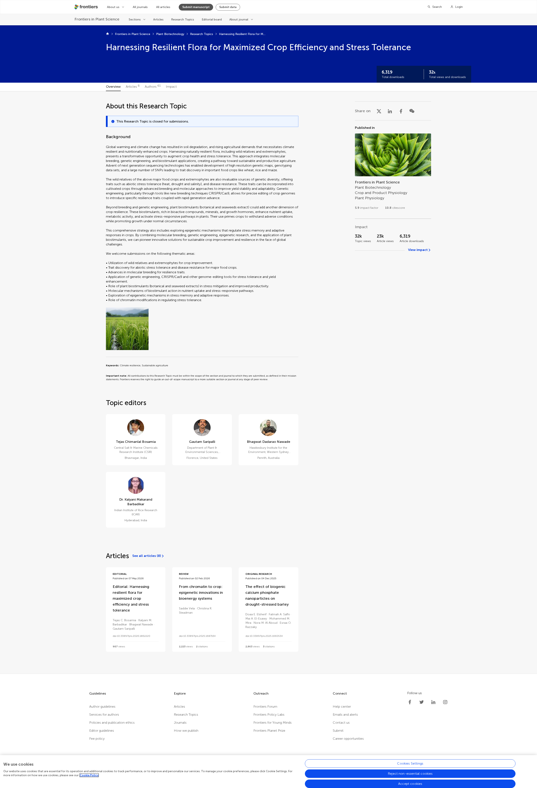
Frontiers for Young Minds (272, 723)
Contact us (341, 723)
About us (113, 7)
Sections (135, 19)
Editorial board (212, 19)
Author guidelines (102, 706)
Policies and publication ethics (112, 723)
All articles (163, 7)
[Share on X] (379, 111)
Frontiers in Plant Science (132, 34)
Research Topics (182, 19)
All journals (140, 7)
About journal (238, 19)
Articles (158, 19)
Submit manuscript (196, 7)
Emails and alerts (345, 715)
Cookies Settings (410, 763)
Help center (342, 706)
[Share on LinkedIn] (390, 111)
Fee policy (97, 739)
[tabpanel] (268, 382)
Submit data (228, 7)
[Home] (107, 34)
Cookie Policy (89, 775)
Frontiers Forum (265, 706)
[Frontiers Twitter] (421, 702)
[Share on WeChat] (412, 111)
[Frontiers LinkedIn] (433, 702)
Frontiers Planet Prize (269, 731)
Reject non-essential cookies (410, 774)
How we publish (186, 731)
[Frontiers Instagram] (445, 702)
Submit (338, 731)
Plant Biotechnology (170, 34)
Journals (180, 723)
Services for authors (104, 715)
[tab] (113, 87)
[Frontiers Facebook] (409, 702)
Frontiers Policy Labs (268, 715)
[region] (268, 771)
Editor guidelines (101, 731)
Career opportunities (348, 739)
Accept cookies (410, 784)
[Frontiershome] (86, 6)
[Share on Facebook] (401, 111)
